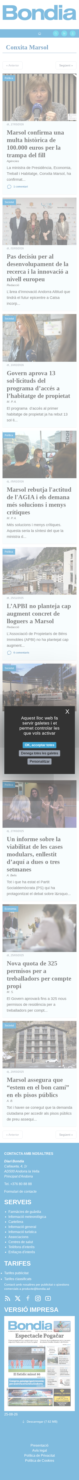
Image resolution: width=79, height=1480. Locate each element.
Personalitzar (40, 761)
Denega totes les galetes (39, 753)
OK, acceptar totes (39, 745)
